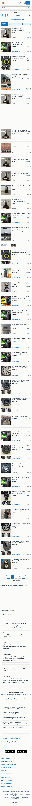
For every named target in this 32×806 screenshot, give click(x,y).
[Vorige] (8, 577)
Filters (6, 24)
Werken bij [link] (4, 780)
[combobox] (14, 7)
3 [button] (19, 577)
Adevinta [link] (3, 783)
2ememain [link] (4, 786)
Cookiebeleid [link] (4, 770)
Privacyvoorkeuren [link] (6, 773)
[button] (20, 3)
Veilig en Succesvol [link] (6, 761)
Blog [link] (2, 758)
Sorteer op (16, 12)
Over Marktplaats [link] (6, 777)
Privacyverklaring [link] (6, 767)
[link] (3, 3)
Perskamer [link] (10, 780)
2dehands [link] (9, 783)
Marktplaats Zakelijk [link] (9, 758)
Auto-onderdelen (14, 24)
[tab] (3, 15)
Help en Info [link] (4, 764)
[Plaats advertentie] (27, 3)
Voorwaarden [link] (12, 764)
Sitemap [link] (9, 786)
